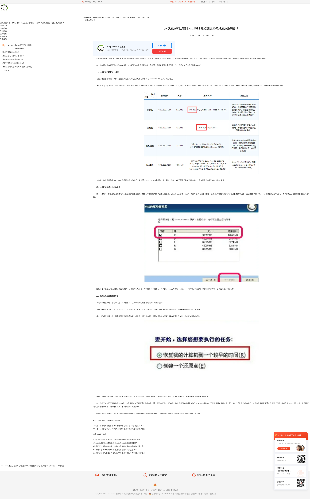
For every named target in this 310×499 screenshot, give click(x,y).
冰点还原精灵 (5, 23)
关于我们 (3, 39)
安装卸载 (3, 34)
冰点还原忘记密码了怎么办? (12, 56)
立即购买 (162, 51)
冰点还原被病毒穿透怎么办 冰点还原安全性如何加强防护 (115, 443)
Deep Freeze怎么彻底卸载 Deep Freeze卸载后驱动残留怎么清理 (116, 439)
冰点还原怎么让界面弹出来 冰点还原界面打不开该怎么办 (115, 450)
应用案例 (44, 466)
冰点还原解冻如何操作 (10, 52)
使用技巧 (3, 28)
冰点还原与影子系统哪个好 (12, 59)
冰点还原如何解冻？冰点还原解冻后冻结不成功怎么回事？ (122, 426)
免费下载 (162, 45)
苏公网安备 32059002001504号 (163, 494)
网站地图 (61, 466)
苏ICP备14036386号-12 (140, 490)
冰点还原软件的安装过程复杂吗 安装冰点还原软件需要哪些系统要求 (119, 453)
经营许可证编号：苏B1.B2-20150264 (164, 490)
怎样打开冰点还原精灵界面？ (13, 63)
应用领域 (3, 36)
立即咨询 (283, 448)
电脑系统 (101, 420)
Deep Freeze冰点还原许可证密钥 (12, 466)
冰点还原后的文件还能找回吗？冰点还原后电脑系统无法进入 (123, 429)
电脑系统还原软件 (113, 420)
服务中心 (3, 26)
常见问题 (15, 23)
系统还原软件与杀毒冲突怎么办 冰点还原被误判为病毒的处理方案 (118, 446)
